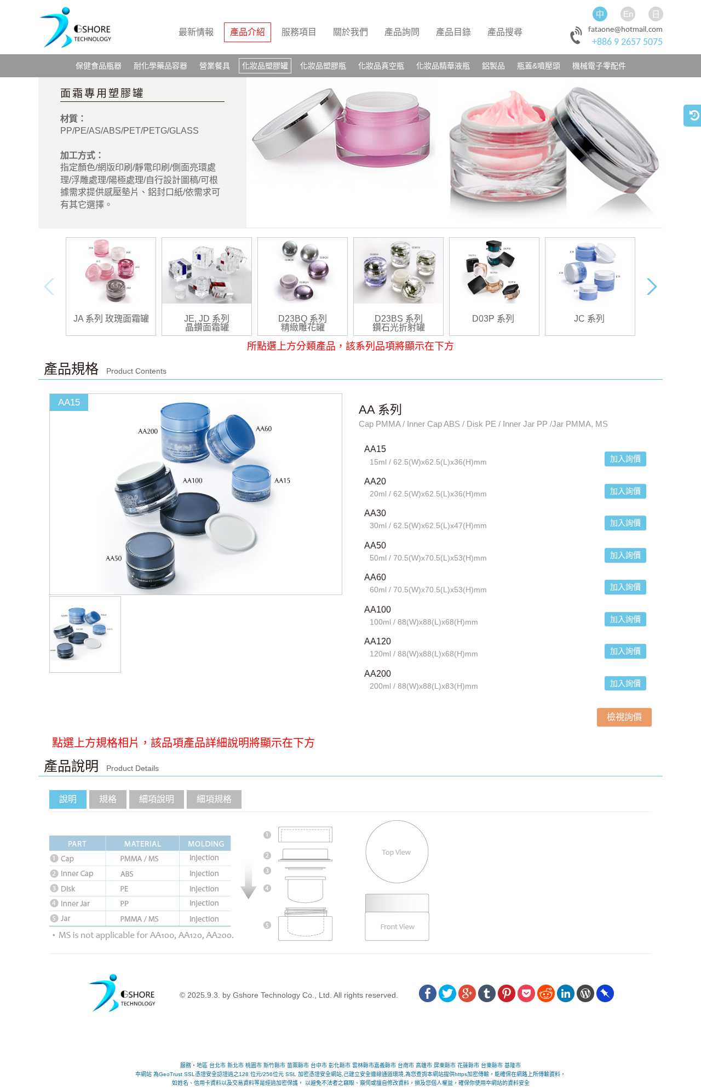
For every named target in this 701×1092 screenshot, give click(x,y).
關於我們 (350, 32)
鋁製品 (493, 66)
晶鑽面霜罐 (207, 327)
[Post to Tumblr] (487, 995)
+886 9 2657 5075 (627, 42)
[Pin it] (506, 995)
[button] (350, 1040)
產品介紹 (247, 32)
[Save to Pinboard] (605, 995)
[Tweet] (447, 995)
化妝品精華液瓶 (443, 66)
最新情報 (196, 32)
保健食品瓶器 (99, 66)
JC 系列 (589, 319)
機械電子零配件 (599, 66)
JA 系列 (88, 319)
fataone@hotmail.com (625, 30)
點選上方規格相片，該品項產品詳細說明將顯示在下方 (172, 742)
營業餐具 (214, 66)
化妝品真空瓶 (381, 66)
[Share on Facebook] (427, 995)
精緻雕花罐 (303, 327)
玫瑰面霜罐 (127, 319)
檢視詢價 (624, 717)
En (628, 14)
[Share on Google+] (467, 995)
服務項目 (299, 32)
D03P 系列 (493, 319)
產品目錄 (453, 32)
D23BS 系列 (399, 319)
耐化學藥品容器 (160, 66)
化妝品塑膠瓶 (323, 66)
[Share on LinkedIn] (565, 995)
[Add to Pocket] (526, 995)
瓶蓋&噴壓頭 (538, 66)
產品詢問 (402, 32)
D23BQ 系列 (302, 319)
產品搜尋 (504, 32)
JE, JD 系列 (206, 319)
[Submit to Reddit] (546, 995)
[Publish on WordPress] (585, 995)
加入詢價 (625, 458)
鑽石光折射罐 (398, 327)
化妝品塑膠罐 (265, 66)
